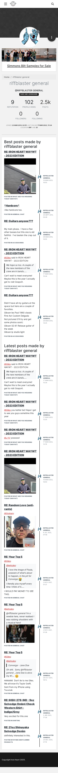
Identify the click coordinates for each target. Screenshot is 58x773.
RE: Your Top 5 (13, 556)
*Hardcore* (11, 205)
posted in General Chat (14, 214)
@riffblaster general (15, 613)
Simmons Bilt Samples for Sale (29, 66)
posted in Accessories (14, 243)
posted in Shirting (12, 720)
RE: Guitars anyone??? (18, 221)
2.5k (45, 102)
